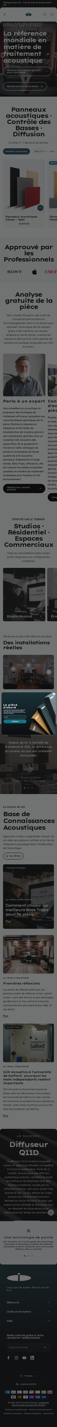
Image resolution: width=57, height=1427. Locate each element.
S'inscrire (15, 721)
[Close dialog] (54, 694)
